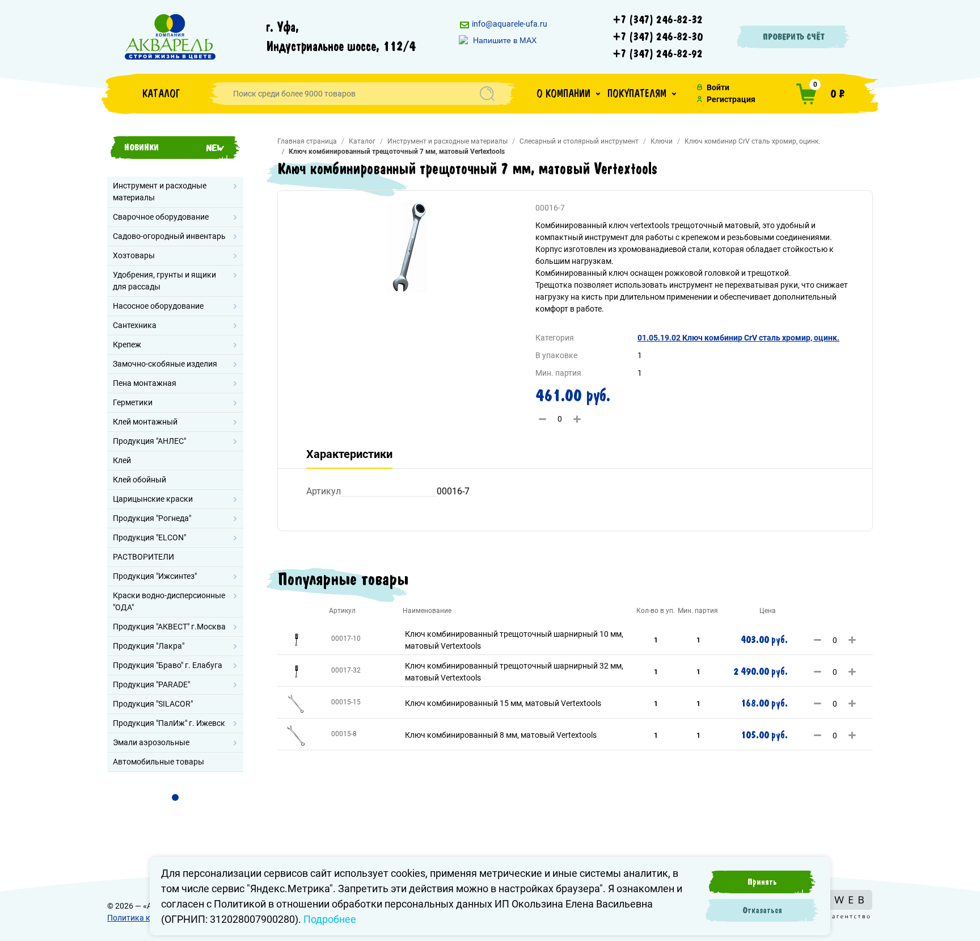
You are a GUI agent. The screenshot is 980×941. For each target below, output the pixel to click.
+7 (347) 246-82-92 (658, 54)
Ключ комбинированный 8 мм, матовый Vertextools (501, 735)
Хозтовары (134, 255)
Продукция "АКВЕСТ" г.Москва (169, 626)
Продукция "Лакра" (148, 645)
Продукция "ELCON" (149, 537)
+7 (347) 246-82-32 (658, 19)
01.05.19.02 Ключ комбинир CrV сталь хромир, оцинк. (738, 337)
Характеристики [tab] (349, 454)
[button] (568, 93)
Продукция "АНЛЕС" (149, 441)
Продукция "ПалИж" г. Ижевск (169, 723)
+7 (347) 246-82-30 (658, 37)
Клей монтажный (145, 421)
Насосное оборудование (158, 305)
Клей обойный (139, 479)
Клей (122, 460)
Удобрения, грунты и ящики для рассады (164, 280)
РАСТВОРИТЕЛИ (143, 556)
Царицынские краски (153, 498)
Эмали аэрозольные (151, 742)
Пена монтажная (144, 383)
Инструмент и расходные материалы (159, 191)
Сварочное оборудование (161, 216)
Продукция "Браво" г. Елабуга (167, 665)
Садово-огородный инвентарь (169, 236)
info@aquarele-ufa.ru (508, 23)
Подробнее (329, 919)
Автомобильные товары (158, 761)
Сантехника (135, 325)
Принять (762, 882)
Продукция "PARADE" (151, 684)
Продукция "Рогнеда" (152, 518)
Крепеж (127, 344)
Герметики (133, 402)
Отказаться (762, 910)
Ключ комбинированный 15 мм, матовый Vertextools (503, 703)
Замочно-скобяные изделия (165, 363)
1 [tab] (175, 797)
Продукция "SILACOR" (153, 703)
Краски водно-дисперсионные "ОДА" (169, 601)
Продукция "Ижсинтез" (155, 576)
